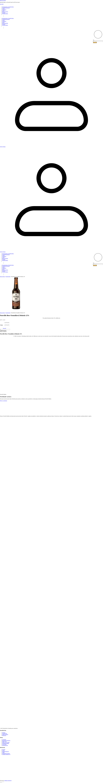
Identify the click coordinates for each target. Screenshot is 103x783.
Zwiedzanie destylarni (6, 7)
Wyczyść (4, 328)
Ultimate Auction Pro (7, 780)
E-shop (3, 10)
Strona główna (2, 276)
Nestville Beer (8, 276)
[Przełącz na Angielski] (4, 15)
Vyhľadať (95, 42)
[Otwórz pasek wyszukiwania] (93, 40)
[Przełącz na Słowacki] (4, 16)
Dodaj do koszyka (3, 330)
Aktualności (4, 9)
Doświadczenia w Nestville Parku (8, 6)
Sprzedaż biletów (5, 13)
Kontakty (3, 12)
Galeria (3, 8)
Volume (1, 325)
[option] (7, 323)
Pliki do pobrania (5, 11)
